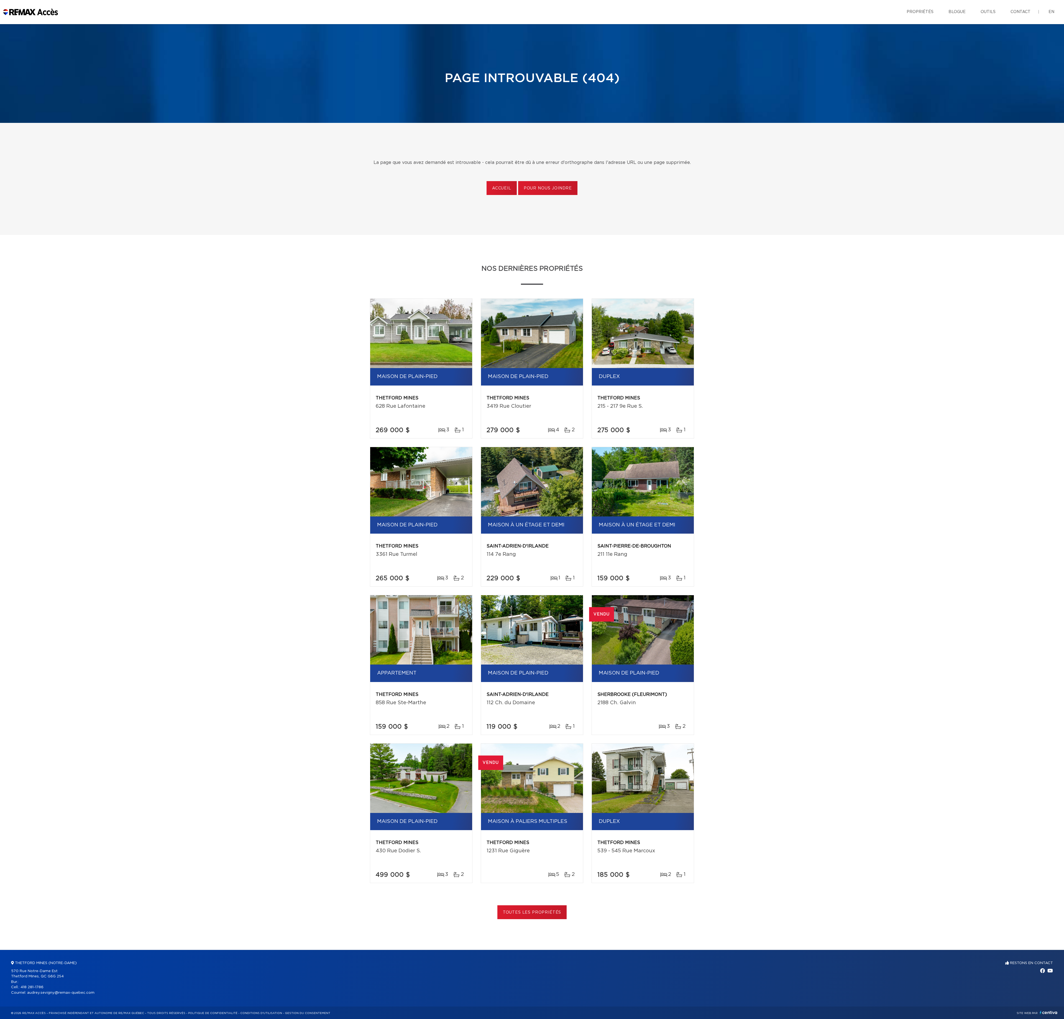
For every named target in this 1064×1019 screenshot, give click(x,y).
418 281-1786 (32, 987)
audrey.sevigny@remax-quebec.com (60, 993)
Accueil (501, 188)
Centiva (1048, 1012)
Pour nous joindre (548, 188)
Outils (988, 12)
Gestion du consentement (307, 1013)
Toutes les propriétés (532, 912)
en (1051, 12)
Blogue (957, 12)
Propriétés (920, 12)
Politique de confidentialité (212, 1013)
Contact (1020, 12)
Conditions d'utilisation (261, 1013)
